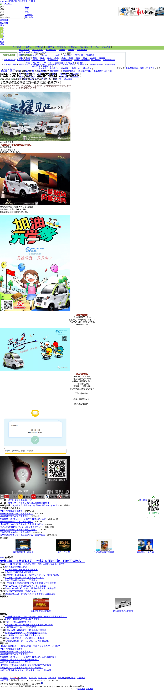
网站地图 (62, 678)
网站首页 (4, 678)
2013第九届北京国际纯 (41, 611)
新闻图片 (65, 68)
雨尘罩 (67, 60)
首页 (27, 7)
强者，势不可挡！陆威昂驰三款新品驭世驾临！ (29, 503)
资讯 (27, 9)
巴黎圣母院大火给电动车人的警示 (15, 532)
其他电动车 (82, 50)
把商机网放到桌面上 (18, 1)
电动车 (4, 71)
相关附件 (4, 23)
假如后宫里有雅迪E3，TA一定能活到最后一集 (26, 633)
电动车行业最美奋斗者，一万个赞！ (16, 522)
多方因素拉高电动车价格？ (20, 500)
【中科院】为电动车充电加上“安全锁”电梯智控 (21, 524)
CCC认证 (106, 47)
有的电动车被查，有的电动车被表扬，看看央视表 (22, 535)
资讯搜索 (28, 505)
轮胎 (71, 58)
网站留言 (71, 678)
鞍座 (42, 58)
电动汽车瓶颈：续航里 (23, 552)
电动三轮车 (4, 1)
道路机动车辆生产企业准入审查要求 (16, 513)
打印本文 (55, 505)
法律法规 (61, 47)
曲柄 (49, 58)
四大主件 (29, 17)
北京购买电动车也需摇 (123, 611)
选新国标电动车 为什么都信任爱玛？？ (22, 627)
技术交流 (73, 47)
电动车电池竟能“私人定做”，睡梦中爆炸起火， (21, 527)
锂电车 (62, 50)
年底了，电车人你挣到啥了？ (18, 622)
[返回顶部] (153, 497)
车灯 (21, 58)
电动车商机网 (132, 68)
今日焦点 (28, 47)
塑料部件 (23, 55)
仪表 (28, 58)
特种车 (71, 50)
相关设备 (70, 63)
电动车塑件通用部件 (103, 71)
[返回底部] (153, 516)
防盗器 (76, 60)
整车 (27, 12)
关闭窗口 (46, 505)
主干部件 (29, 15)
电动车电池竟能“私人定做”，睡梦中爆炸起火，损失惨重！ (31, 588)
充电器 (36, 52)
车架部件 (34, 55)
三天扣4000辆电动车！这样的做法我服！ (18, 530)
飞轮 (56, 58)
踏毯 (42, 60)
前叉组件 (79, 55)
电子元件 (97, 60)
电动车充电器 (69, 71)
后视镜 (93, 58)
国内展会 (36, 66)
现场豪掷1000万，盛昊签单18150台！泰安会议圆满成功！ (31, 594)
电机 (28, 52)
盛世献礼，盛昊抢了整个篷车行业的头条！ (24, 578)
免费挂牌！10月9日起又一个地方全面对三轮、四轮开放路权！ (33, 575)
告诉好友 (37, 505)
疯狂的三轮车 (63, 552)
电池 (21, 52)
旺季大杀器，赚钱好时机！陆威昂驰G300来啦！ (26, 630)
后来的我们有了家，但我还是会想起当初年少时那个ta (29, 625)
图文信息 (39, 47)
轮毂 (78, 58)
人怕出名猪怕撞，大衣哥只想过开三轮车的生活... (27, 641)
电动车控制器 (84, 71)
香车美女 (87, 68)
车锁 (21, 60)
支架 (63, 58)
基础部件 (4, 20)
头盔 (35, 60)
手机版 (32, 1)
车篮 (28, 60)
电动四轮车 (51, 50)
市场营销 (50, 47)
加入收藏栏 (17, 505)
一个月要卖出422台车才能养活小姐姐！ (23, 635)
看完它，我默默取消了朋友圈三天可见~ (23, 619)
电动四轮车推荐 (9, 55)
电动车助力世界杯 (145, 552)
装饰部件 (86, 60)
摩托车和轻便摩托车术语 (11, 511)
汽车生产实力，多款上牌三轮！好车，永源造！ (26, 586)
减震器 (102, 58)
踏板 (85, 58)
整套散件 (90, 55)
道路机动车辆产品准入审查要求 (14, 516)
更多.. (2, 557)
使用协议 (42, 678)
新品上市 (76, 68)
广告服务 (81, 678)
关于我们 (23, 678)
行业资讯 (17, 47)
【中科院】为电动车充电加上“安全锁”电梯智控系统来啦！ (31, 583)
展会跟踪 (68, 79)
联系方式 (33, 678)
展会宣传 (54, 68)
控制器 (45, 52)
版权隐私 (52, 678)
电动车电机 (55, 71)
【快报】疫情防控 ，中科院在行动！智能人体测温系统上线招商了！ (36, 564)
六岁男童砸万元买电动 (104, 552)
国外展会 (47, 66)
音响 (49, 60)
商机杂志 (42, 68)
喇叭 (35, 58)
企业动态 (95, 47)
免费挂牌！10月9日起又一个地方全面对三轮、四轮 (23, 519)
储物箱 (57, 60)
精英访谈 (84, 47)
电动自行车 (24, 50)
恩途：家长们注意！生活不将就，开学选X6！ (25, 638)
